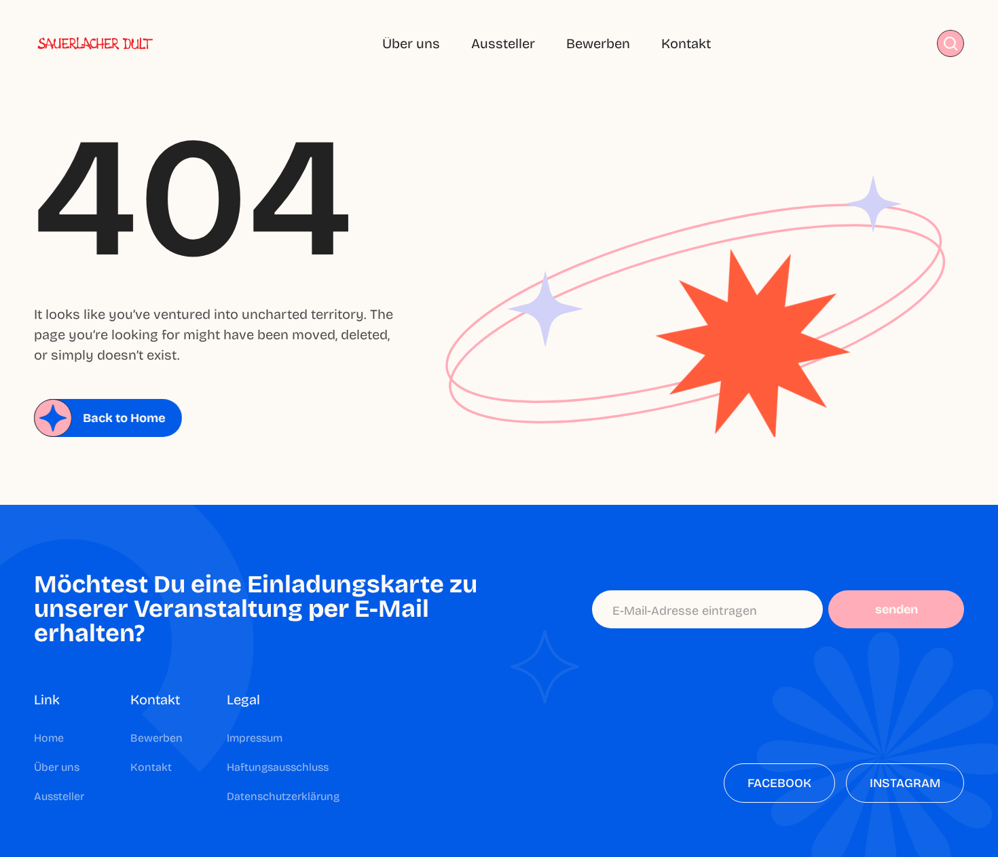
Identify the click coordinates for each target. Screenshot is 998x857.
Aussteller (503, 43)
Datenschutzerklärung (283, 796)
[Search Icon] (950, 43)
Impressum (254, 737)
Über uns (411, 43)
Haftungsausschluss (278, 767)
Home (49, 737)
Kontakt (686, 43)
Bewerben (598, 43)
